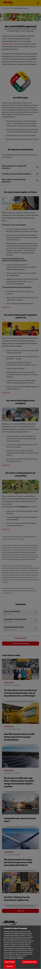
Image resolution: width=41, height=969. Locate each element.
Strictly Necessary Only (29, 962)
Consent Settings (10, 962)
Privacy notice (12, 958)
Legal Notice (19, 958)
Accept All (9, 966)
